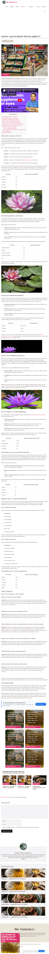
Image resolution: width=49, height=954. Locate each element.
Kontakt (43, 6)
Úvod (6, 6)
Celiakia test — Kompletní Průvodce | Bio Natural (9, 787)
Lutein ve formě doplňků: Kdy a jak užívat (11, 121)
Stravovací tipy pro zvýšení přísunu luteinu (11, 122)
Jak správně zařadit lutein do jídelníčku (10, 119)
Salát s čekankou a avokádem (9, 127)
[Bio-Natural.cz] (4, 2)
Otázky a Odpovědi (6, 131)
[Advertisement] (24, 23)
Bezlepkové (6, 783)
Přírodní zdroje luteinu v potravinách (10, 118)
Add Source (41, 951)
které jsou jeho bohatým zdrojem (38, 414)
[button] (44, 11)
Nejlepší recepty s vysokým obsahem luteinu (12, 125)
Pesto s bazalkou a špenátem (9, 128)
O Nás (38, 6)
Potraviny (23, 6)
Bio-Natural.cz (11, 2)
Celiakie (12, 6)
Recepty (31, 6)
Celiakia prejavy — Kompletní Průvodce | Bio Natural (39, 788)
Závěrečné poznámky (6, 132)
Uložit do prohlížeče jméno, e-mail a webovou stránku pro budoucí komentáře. (21, 827)
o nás (23, 859)
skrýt (17, 114)
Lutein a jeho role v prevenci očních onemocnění (12, 124)
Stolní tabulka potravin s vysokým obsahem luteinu (14, 129)
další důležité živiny (26, 160)
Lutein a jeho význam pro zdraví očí (9, 116)
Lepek (17, 6)
